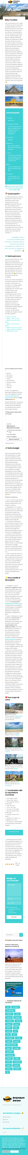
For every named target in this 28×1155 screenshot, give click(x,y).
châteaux (9, 1021)
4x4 (8, 1007)
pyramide (9, 1051)
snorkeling (17, 1062)
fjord (16, 1027)
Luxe (8, 1034)
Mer (14, 1034)
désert (9, 1027)
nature (9, 1041)
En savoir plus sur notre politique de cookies (14, 1148)
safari (8, 1062)
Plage (8, 1048)
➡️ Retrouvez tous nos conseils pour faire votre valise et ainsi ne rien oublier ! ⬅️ (14, 187)
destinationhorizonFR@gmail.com (13, 1105)
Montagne (10, 1038)
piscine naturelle (11, 1045)
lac (15, 1031)
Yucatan (6, 1122)
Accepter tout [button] (14, 1151)
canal (17, 1014)
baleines (9, 1014)
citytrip (18, 1021)
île (7, 1072)
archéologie (10, 1010)
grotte (9, 1031)
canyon (9, 1017)
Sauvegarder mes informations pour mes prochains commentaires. (14, 910)
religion (9, 1058)
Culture (9, 1024)
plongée (16, 1048)
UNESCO (9, 1069)
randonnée (10, 1055)
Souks (8, 1065)
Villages (17, 1069)
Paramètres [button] (6, 1151)
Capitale (17, 1017)
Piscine (17, 1041)
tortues (16, 1065)
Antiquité (15, 1007)
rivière (17, 1058)
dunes (16, 1024)
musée (18, 1038)
